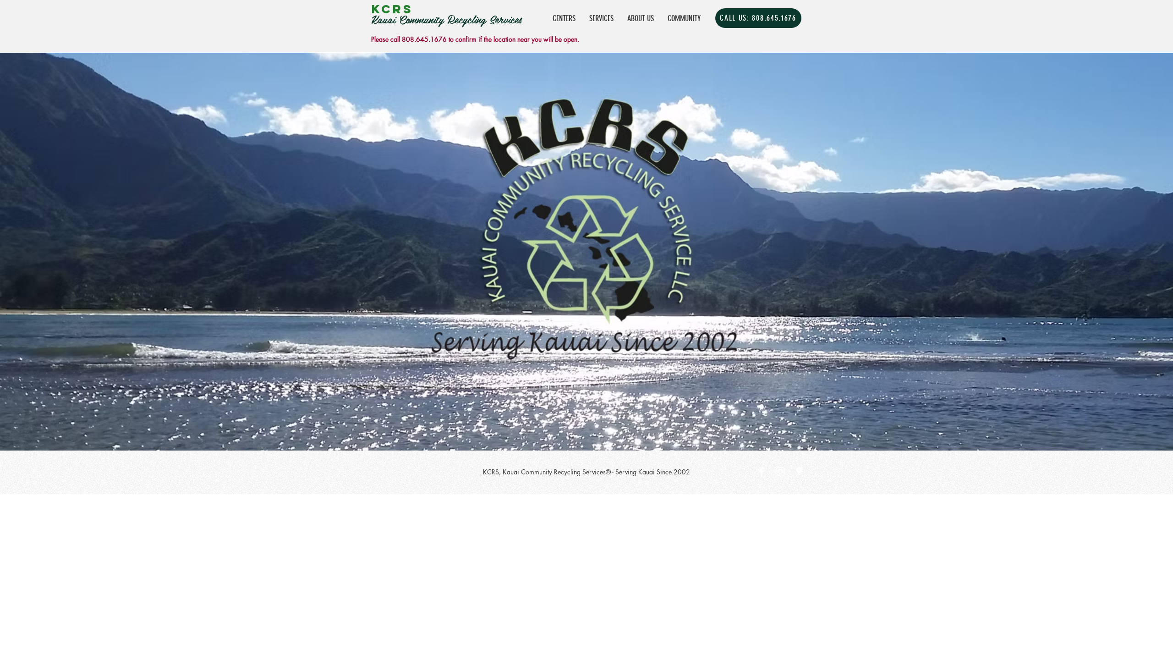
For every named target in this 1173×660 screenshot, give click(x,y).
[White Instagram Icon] (780, 471)
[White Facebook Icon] (761, 471)
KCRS (392, 8)
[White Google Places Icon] (799, 471)
